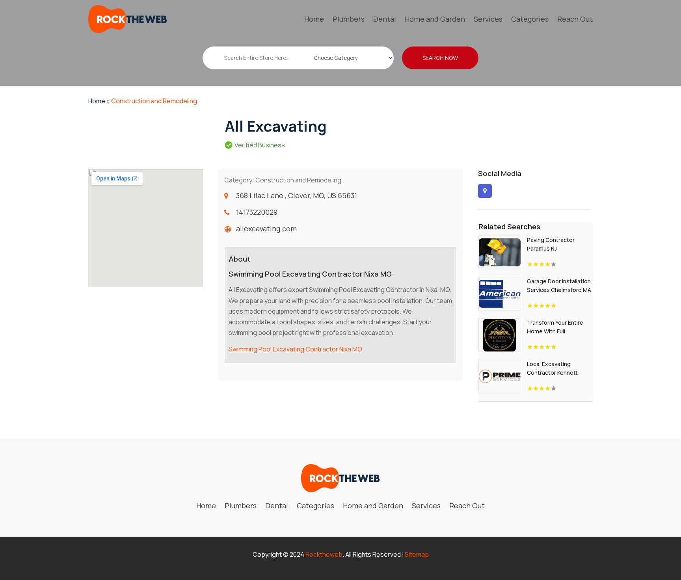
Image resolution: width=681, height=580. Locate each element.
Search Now (440, 57)
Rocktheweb (323, 554)
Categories (530, 19)
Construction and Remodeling (154, 101)
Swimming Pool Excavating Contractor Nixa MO (295, 349)
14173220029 (256, 212)
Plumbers (349, 19)
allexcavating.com (266, 228)
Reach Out (575, 19)
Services (488, 19)
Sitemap (417, 554)
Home (314, 19)
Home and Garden (435, 19)
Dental (384, 19)
